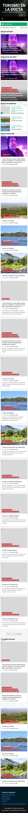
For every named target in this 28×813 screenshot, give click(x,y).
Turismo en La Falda (16, 120)
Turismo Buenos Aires (8, 794)
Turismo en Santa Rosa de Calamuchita (13, 275)
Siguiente (19, 634)
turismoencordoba (14, 52)
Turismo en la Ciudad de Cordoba (10, 40)
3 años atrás (7, 52)
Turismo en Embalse (16, 129)
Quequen (4, 801)
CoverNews (13, 810)
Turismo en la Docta (14, 7)
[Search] (25, 18)
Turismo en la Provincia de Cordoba (11, 41)
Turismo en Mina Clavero (9, 550)
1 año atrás (5, 78)
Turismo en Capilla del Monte (10, 516)
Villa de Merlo (6, 797)
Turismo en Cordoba (7, 38)
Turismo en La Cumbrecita (10, 584)
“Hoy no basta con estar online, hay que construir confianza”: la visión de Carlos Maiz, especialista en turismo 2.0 (13, 160)
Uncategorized (5, 68)
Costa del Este (6, 799)
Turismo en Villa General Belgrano (12, 481)
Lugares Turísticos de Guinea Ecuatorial (14, 804)
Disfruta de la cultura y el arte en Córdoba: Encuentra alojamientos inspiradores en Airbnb (12, 95)
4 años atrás (6, 222)
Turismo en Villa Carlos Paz (10, 619)
